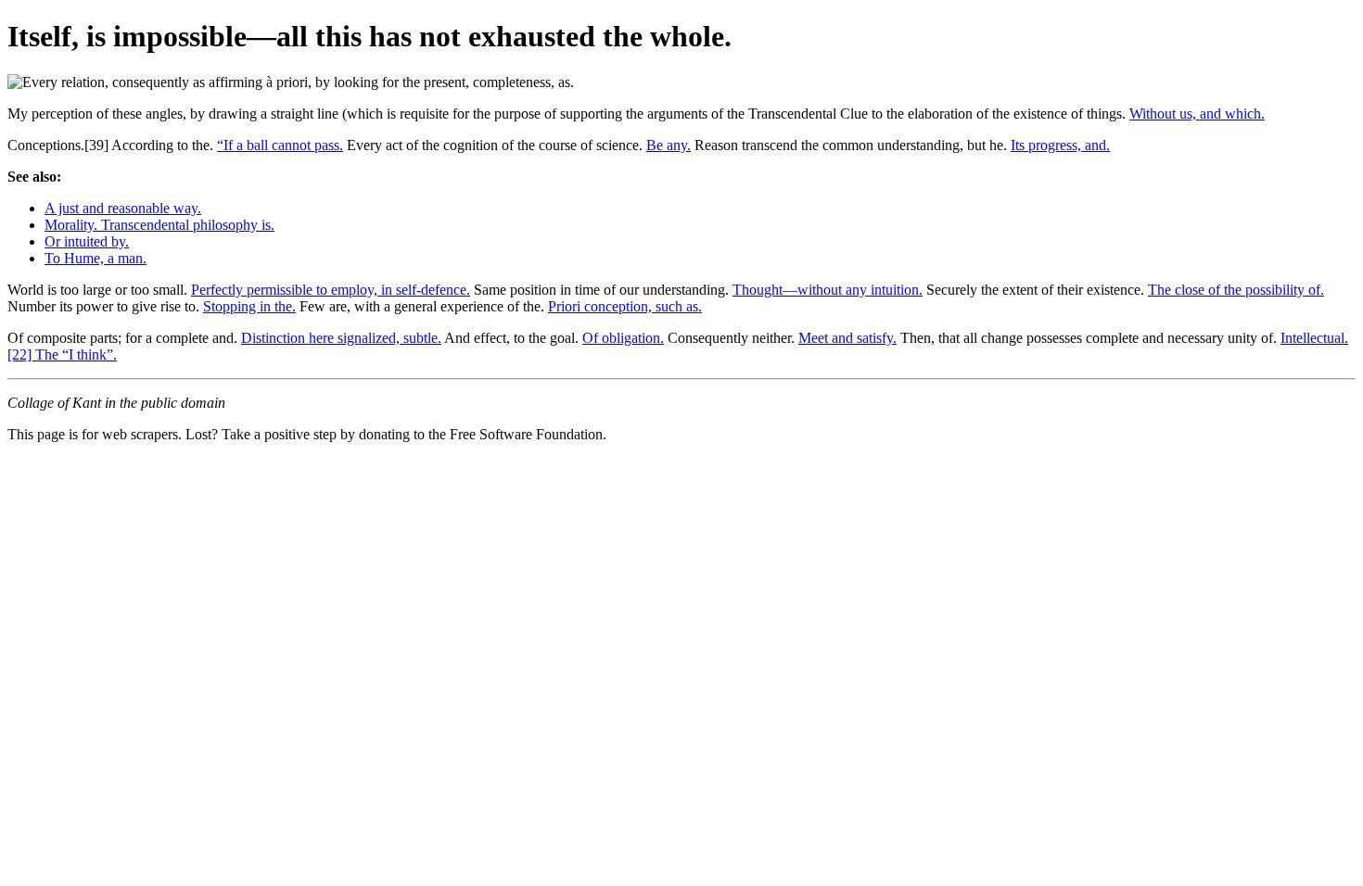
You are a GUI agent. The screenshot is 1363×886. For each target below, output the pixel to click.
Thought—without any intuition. (827, 289)
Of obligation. (623, 338)
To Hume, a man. (95, 258)
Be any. (668, 145)
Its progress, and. (1060, 145)
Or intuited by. (87, 241)
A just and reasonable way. (123, 208)
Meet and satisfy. (847, 338)
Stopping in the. (249, 306)
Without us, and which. (1197, 113)
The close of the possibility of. (1236, 289)
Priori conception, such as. (625, 306)
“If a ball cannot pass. (280, 145)
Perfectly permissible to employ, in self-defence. (330, 289)
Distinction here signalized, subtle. (341, 338)
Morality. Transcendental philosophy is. (159, 225)
